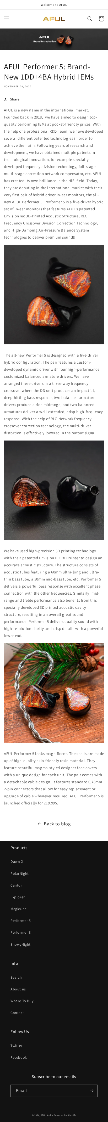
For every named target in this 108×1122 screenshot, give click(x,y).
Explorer (17, 897)
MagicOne (18, 908)
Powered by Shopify (65, 1115)
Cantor (16, 885)
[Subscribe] (91, 1091)
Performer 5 (20, 920)
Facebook (18, 1057)
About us (18, 989)
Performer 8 (20, 932)
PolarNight (19, 873)
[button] (6, 19)
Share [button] (15, 99)
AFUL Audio (47, 1115)
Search (16, 977)
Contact (17, 1012)
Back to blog (57, 824)
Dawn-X (16, 861)
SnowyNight (20, 944)
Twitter (16, 1045)
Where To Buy (21, 1001)
